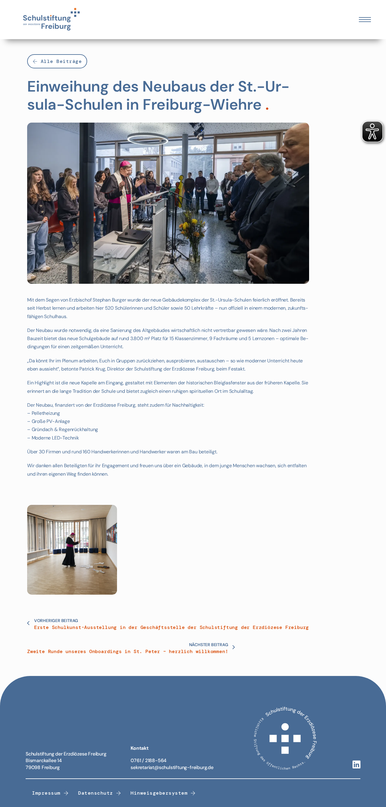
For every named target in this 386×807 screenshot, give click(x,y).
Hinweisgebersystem (159, 793)
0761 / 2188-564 (148, 760)
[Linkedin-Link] (356, 765)
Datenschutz (95, 793)
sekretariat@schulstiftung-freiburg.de (172, 767)
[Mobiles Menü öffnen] (365, 19)
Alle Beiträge (61, 61)
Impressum (46, 793)
